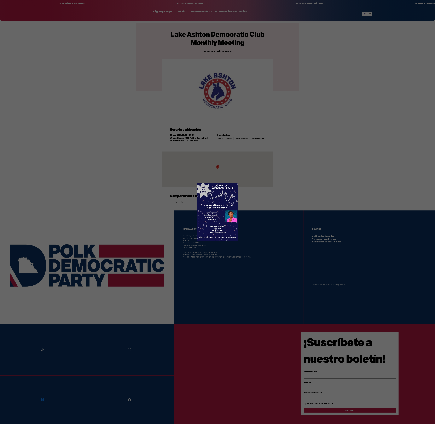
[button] (233, 187)
